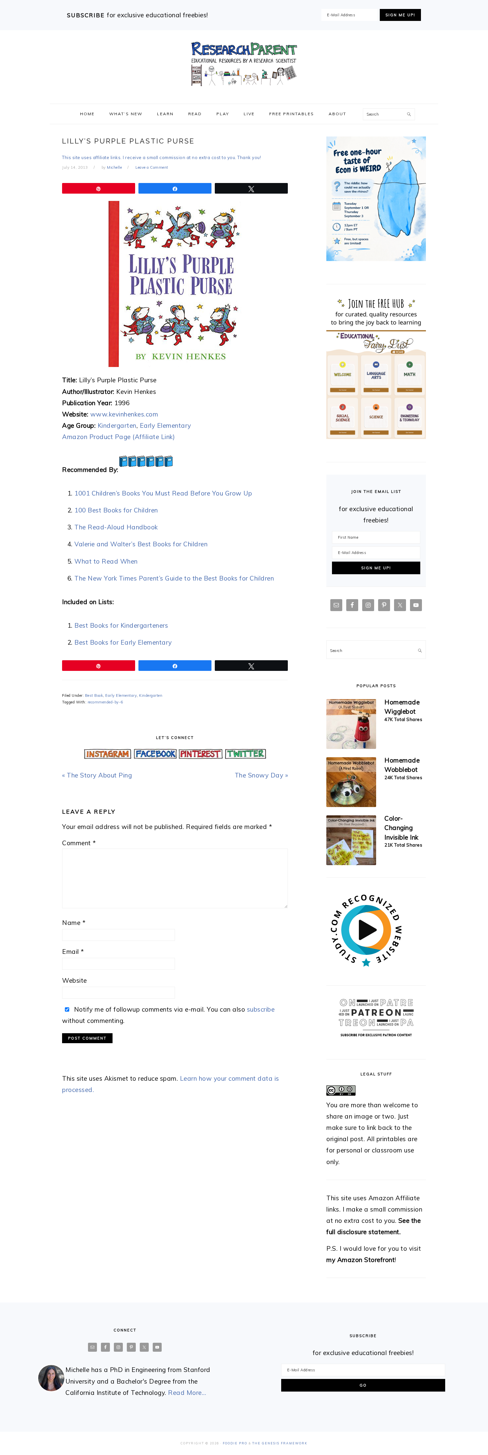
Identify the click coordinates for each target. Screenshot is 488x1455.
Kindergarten (117, 425)
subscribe (261, 1009)
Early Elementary (165, 425)
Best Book (94, 695)
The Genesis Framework (279, 1443)
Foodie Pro (235, 1443)
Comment (79, 843)
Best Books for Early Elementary (123, 642)
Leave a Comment (151, 167)
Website (74, 980)
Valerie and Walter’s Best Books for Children (140, 544)
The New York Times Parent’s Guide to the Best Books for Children (174, 578)
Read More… (187, 1393)
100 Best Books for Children (116, 510)
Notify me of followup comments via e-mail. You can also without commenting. (168, 1015)
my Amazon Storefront (360, 1260)
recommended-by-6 (105, 702)
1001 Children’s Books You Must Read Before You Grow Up (163, 493)
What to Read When (106, 561)
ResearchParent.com (244, 64)
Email (73, 951)
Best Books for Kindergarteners (121, 625)
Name (73, 923)
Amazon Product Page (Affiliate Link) (118, 437)
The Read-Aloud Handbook (116, 527)
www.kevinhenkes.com (124, 414)
